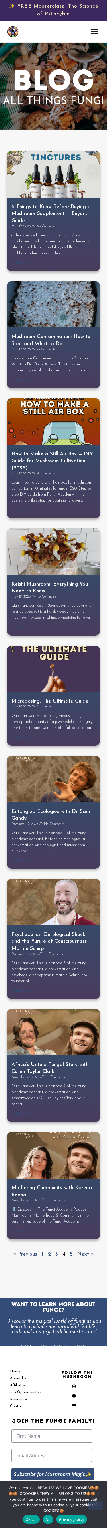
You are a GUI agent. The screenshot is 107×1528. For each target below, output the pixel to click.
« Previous (25, 1254)
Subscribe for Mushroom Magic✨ (52, 1474)
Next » (85, 1254)
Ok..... (31, 1519)
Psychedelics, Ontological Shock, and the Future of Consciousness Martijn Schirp (49, 941)
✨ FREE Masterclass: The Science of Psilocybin (53, 10)
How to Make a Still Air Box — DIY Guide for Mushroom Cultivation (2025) (52, 461)
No (48, 1519)
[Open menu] (95, 32)
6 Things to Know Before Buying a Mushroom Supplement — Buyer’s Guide (51, 214)
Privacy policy (71, 1519)
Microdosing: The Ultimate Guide (49, 701)
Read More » (22, 263)
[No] (95, 1505)
